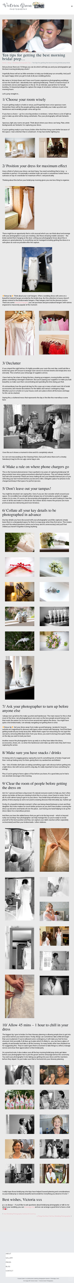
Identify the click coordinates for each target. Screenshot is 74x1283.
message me (29, 1207)
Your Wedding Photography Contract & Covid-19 (20, 1214)
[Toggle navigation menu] (72, 6)
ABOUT (8, 1254)
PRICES (8, 1262)
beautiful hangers (21, 303)
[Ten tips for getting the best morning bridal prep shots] (37, 35)
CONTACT (9, 1271)
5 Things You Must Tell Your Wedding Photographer (53, 1216)
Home (4, 63)
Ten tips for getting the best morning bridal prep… (33, 56)
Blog (9, 63)
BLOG (8, 1266)
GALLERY (9, 1258)
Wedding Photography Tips (22, 63)
